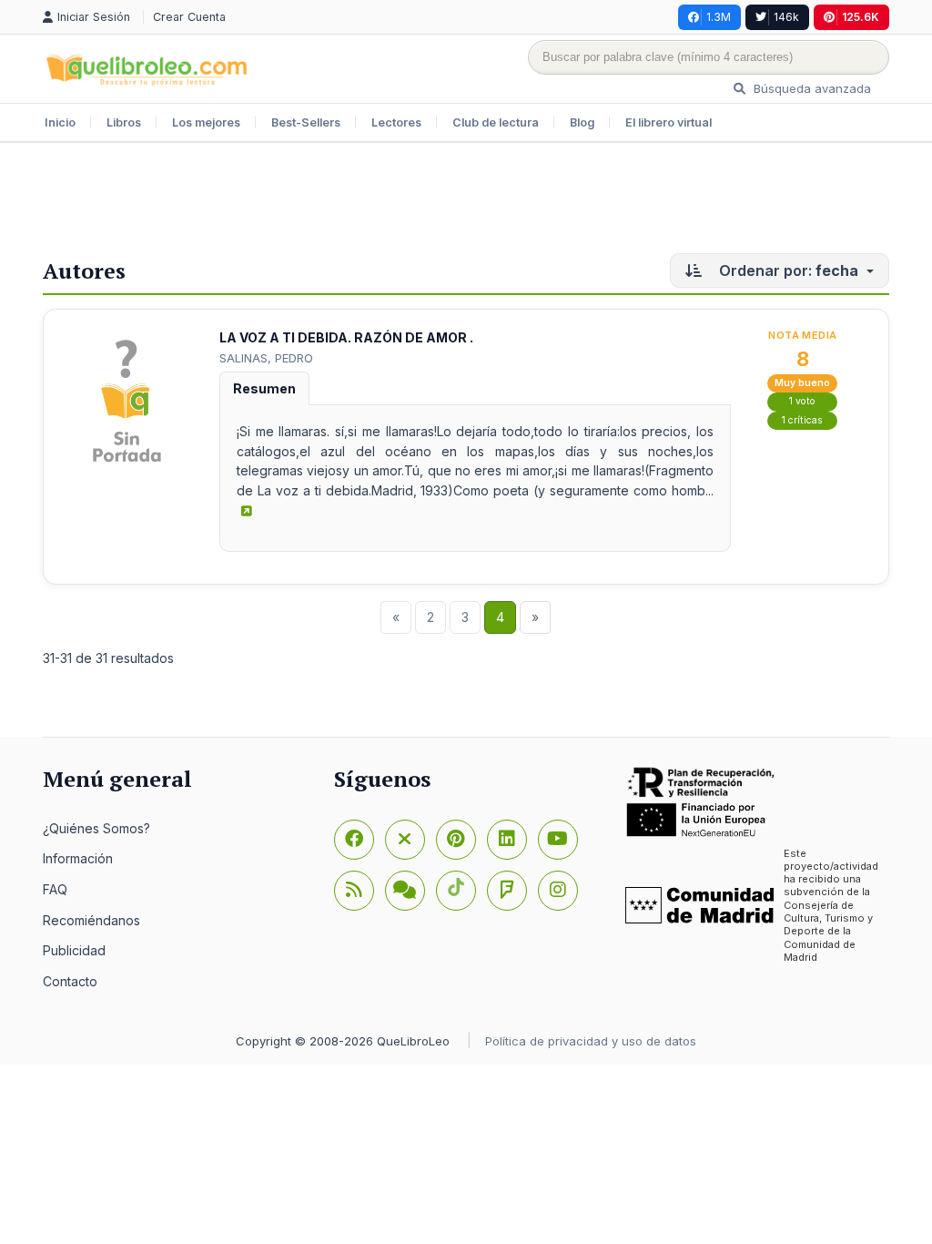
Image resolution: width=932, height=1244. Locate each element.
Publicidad (74, 950)
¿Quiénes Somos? (96, 828)
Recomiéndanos (91, 920)
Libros (123, 122)
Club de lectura (495, 122)
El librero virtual (668, 122)
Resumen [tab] (264, 388)
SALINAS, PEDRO (266, 358)
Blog (582, 122)
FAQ (55, 889)
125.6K (860, 17)
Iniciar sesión (95, 17)
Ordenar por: (786, 270)
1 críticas (802, 420)
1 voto (802, 401)
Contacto (70, 981)
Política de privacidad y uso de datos (590, 1041)
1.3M (718, 17)
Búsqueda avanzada (810, 88)
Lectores (396, 122)
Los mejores (206, 122)
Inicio (60, 122)
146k (786, 17)
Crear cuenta (189, 17)
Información (78, 858)
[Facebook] (354, 840)
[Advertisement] (466, 202)
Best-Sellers (305, 122)
